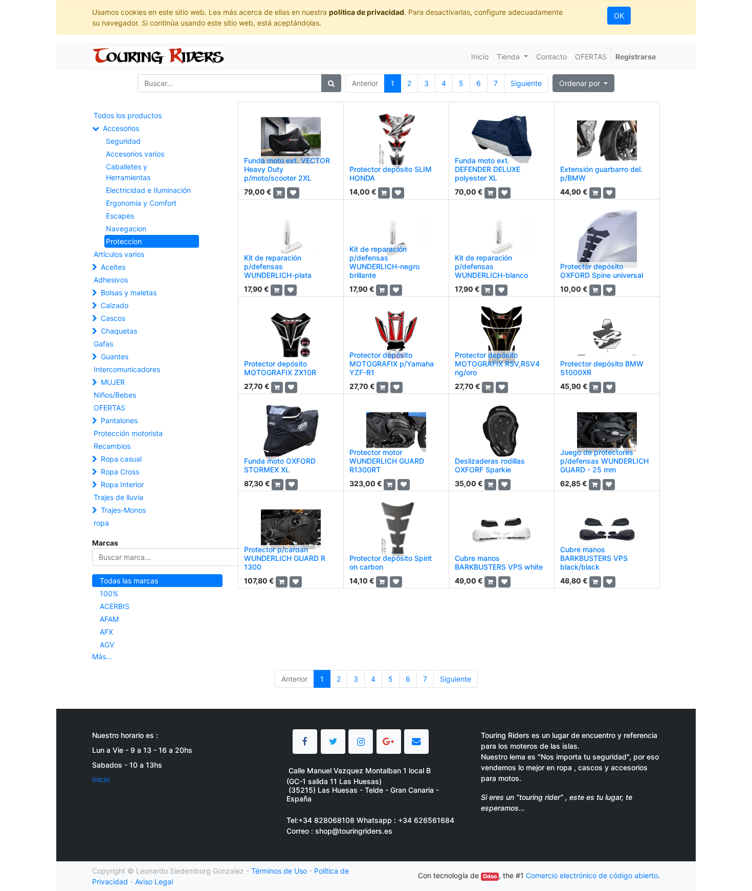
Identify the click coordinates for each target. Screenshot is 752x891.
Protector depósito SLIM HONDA (390, 173)
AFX (106, 631)
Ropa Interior (122, 484)
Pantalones (119, 420)
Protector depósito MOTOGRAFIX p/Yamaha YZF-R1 (391, 364)
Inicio (100, 779)
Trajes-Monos (123, 510)
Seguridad (123, 141)
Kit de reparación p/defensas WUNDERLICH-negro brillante (384, 262)
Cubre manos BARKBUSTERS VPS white (499, 562)
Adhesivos (111, 279)
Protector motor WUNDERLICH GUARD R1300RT (386, 461)
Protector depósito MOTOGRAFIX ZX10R (280, 368)
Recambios (112, 446)
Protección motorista (128, 433)
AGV (107, 644)
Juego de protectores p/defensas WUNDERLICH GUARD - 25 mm (604, 461)
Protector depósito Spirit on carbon (390, 562)
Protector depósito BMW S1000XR (602, 368)
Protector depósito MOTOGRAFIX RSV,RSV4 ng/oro (497, 364)
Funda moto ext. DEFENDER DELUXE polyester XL (487, 169)
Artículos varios (119, 254)
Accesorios (121, 128)
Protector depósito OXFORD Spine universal (601, 270)
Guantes (114, 356)
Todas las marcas (129, 580)
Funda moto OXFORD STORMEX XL (280, 465)
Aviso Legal (154, 881)
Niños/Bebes (115, 394)
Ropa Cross (120, 471)
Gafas (103, 343)
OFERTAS (109, 407)
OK (619, 15)
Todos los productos (128, 115)
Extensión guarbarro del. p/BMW (601, 173)
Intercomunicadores (127, 369)
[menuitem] (480, 56)
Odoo (490, 876)
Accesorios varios (135, 153)
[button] (583, 83)
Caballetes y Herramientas (128, 172)
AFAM (109, 619)
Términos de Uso (279, 870)
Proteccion (124, 241)
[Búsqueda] (331, 83)
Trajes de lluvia (118, 497)
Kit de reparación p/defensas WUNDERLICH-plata (278, 266)
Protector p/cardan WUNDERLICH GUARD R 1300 (284, 558)
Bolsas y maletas (129, 292)
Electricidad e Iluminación (148, 190)
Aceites (113, 267)
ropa (101, 522)
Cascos (113, 318)
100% (109, 593)
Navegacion (126, 228)
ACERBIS (114, 606)
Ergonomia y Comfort (141, 203)
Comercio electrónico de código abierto (592, 875)
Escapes (120, 215)
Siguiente (526, 83)
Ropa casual (121, 458)
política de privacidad (366, 12)
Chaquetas (119, 331)
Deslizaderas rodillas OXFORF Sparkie (490, 465)
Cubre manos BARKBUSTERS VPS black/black (594, 558)
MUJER (113, 382)
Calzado (114, 305)
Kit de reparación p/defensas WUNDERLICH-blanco (491, 266)
